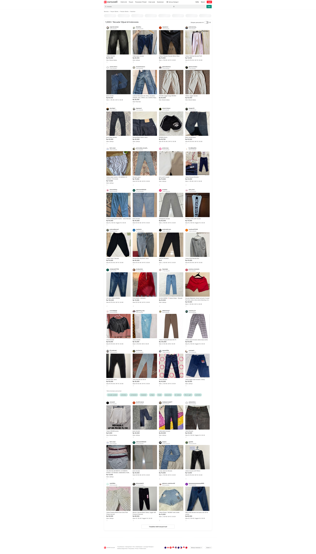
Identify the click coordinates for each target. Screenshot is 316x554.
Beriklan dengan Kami (122, 548)
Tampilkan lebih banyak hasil (158, 526)
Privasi (136, 548)
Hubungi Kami (128, 546)
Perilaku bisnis (142, 548)
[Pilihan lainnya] (107, 62)
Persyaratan (131, 548)
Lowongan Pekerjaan (148, 546)
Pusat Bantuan (120, 546)
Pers (134, 546)
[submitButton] (209, 6)
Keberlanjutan (139, 546)
